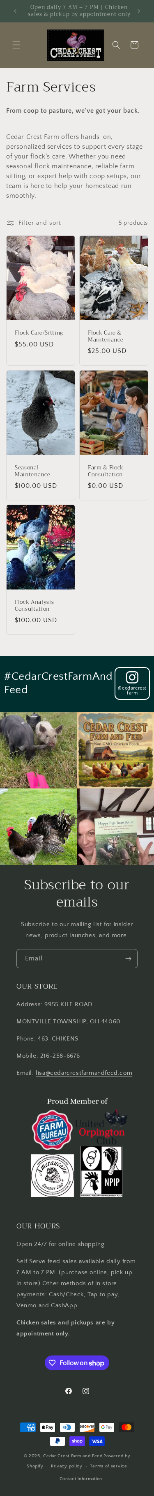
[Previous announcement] (15, 11)
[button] (16, 45)
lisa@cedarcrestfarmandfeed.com (84, 1073)
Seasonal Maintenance (32, 471)
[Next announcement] (139, 11)
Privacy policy (67, 1466)
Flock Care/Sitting (39, 333)
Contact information (81, 1478)
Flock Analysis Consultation (34, 606)
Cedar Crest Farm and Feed (73, 1456)
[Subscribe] (128, 958)
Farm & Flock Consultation (106, 471)
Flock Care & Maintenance (105, 337)
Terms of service (108, 1466)
